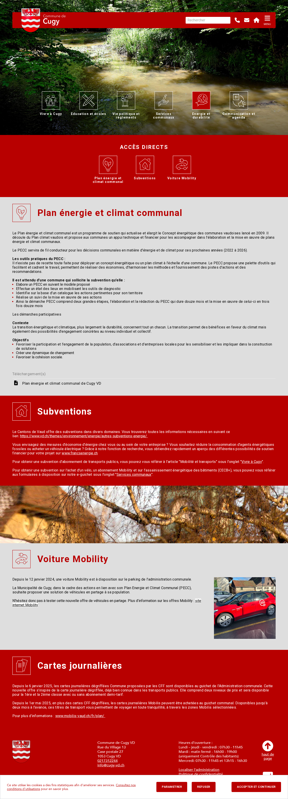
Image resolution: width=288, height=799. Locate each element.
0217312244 (107, 760)
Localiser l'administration (199, 769)
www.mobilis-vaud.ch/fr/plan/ (80, 716)
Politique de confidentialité (201, 774)
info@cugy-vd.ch (110, 765)
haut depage (268, 756)
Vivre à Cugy (251, 462)
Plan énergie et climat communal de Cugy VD (61, 383)
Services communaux (134, 474)
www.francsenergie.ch (80, 453)
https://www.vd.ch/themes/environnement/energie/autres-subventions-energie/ (84, 436)
